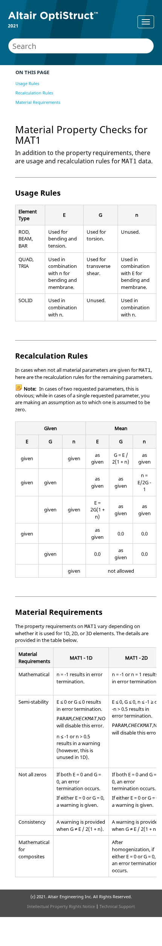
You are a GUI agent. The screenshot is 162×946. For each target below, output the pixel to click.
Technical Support (117, 906)
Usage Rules (27, 83)
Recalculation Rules (34, 93)
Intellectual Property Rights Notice (61, 906)
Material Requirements (37, 102)
